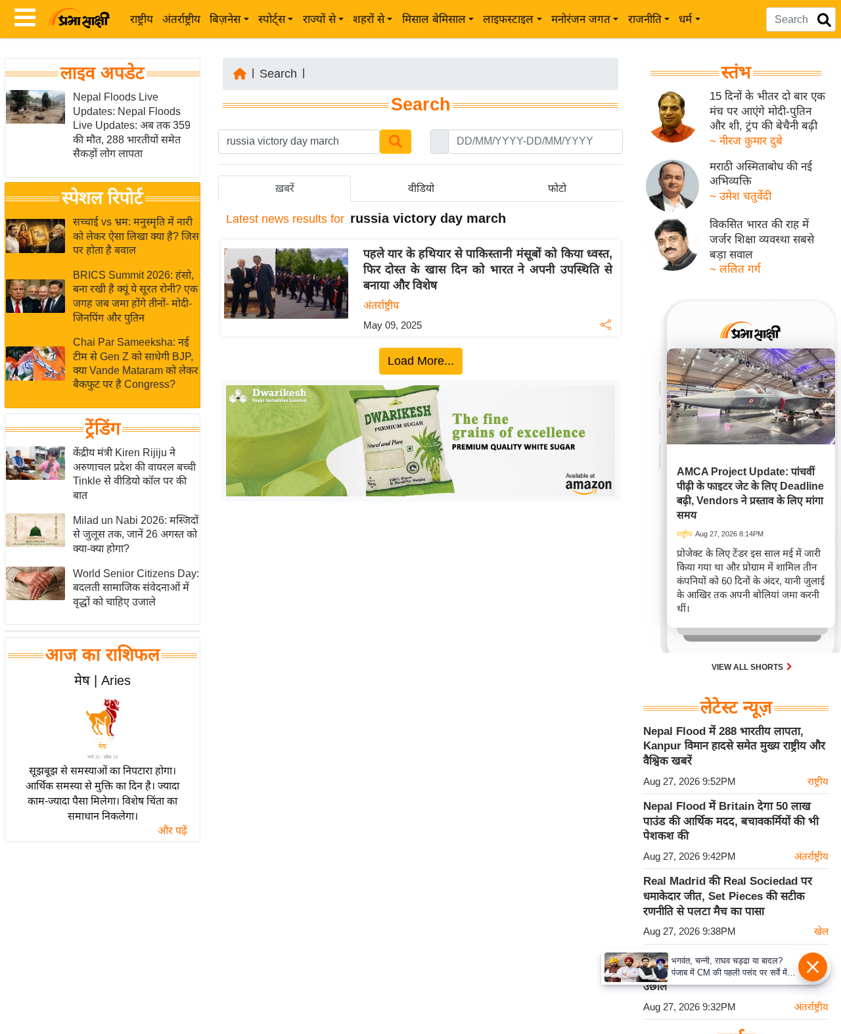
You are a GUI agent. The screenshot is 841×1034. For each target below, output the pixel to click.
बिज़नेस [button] (225, 19)
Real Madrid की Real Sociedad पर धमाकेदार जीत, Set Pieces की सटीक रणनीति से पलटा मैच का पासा (727, 896)
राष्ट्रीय (141, 19)
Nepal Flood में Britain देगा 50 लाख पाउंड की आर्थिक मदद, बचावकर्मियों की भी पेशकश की (731, 821)
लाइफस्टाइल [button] (508, 19)
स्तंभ (736, 72)
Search (278, 73)
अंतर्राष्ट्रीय (181, 19)
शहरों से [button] (368, 19)
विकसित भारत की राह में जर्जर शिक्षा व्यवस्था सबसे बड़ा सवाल (762, 239)
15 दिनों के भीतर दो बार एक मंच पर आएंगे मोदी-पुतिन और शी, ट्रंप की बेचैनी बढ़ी (767, 111)
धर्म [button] (685, 19)
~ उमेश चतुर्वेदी (740, 196)
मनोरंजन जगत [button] (580, 19)
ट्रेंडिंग (102, 429)
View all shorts (748, 667)
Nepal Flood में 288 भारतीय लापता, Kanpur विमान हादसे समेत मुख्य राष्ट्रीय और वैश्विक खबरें (734, 746)
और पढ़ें (172, 830)
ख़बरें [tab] (284, 188)
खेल (821, 931)
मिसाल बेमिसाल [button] (434, 19)
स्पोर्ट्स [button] (271, 19)
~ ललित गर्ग (735, 269)
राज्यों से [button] (319, 19)
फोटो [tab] (557, 188)
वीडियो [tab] (421, 188)
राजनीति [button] (645, 19)
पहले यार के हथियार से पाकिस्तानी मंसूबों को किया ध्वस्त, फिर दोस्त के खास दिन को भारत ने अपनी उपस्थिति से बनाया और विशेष (487, 269)
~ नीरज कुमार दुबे (746, 141)
